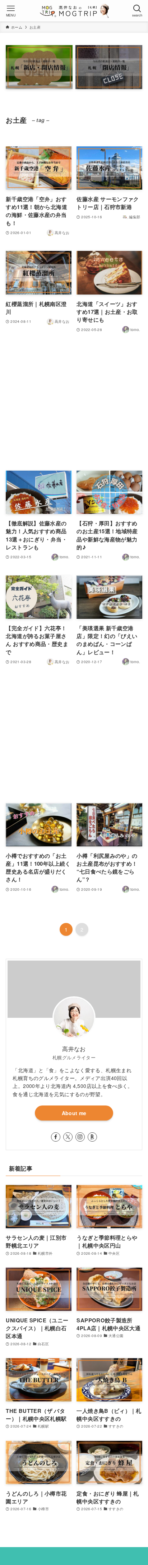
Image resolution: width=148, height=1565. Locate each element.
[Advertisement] (74, 402)
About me (74, 1113)
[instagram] (80, 1137)
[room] (92, 1137)
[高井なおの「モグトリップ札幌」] (74, 10)
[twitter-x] (68, 1137)
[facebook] (55, 1137)
